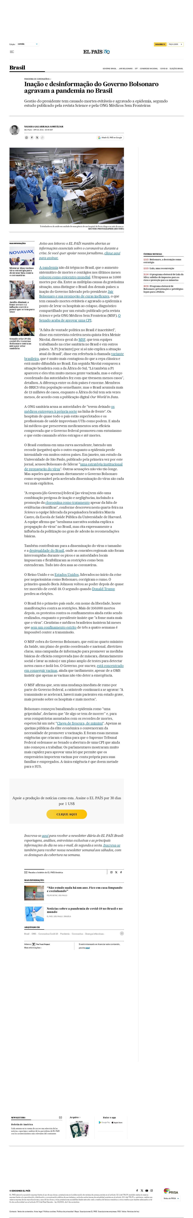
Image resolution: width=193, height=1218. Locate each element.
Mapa (76, 1211)
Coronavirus (77, 934)
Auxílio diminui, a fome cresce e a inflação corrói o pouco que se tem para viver (22, 307)
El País (49, 916)
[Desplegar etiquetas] (122, 933)
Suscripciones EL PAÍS (88, 1211)
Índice (124, 1211)
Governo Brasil (109, 69)
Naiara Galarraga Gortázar (43, 126)
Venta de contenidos (25, 1211)
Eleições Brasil (176, 69)
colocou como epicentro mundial (64, 277)
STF (136, 69)
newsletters (18, 1117)
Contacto (13, 1211)
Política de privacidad (65, 1211)
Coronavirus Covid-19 (48, 934)
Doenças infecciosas (94, 934)
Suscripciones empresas (107, 1211)
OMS (34, 934)
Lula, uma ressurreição (162, 268)
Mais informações (32, 947)
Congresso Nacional (149, 69)
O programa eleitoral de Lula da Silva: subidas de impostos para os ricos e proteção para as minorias (164, 277)
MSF (82, 339)
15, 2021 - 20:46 (43, 130)
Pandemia (65, 934)
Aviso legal (38, 1211)
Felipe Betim (52, 896)
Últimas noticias (153, 254)
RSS (119, 1211)
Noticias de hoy (133, 1211)
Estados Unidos (67, 574)
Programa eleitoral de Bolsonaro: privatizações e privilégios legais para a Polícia (163, 289)
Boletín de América (22, 1125)
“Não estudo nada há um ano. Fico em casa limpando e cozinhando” (84, 890)
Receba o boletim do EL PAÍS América (45, 872)
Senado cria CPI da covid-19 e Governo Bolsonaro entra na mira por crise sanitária (20, 344)
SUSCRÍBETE (160, 44)
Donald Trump (103, 589)
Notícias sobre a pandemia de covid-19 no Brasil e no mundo (85, 910)
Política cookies (49, 1211)
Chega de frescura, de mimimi (80, 723)
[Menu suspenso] (11, 51)
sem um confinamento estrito (53, 627)
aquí (87, 947)
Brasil (17, 68)
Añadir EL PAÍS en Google (112, 138)
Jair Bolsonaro (126, 69)
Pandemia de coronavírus (37, 79)
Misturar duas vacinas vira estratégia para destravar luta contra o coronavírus (21, 272)
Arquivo (74, 1117)
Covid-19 (164, 69)
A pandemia (48, 267)
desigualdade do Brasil (46, 550)
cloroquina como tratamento (67, 502)
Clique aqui (67, 814)
